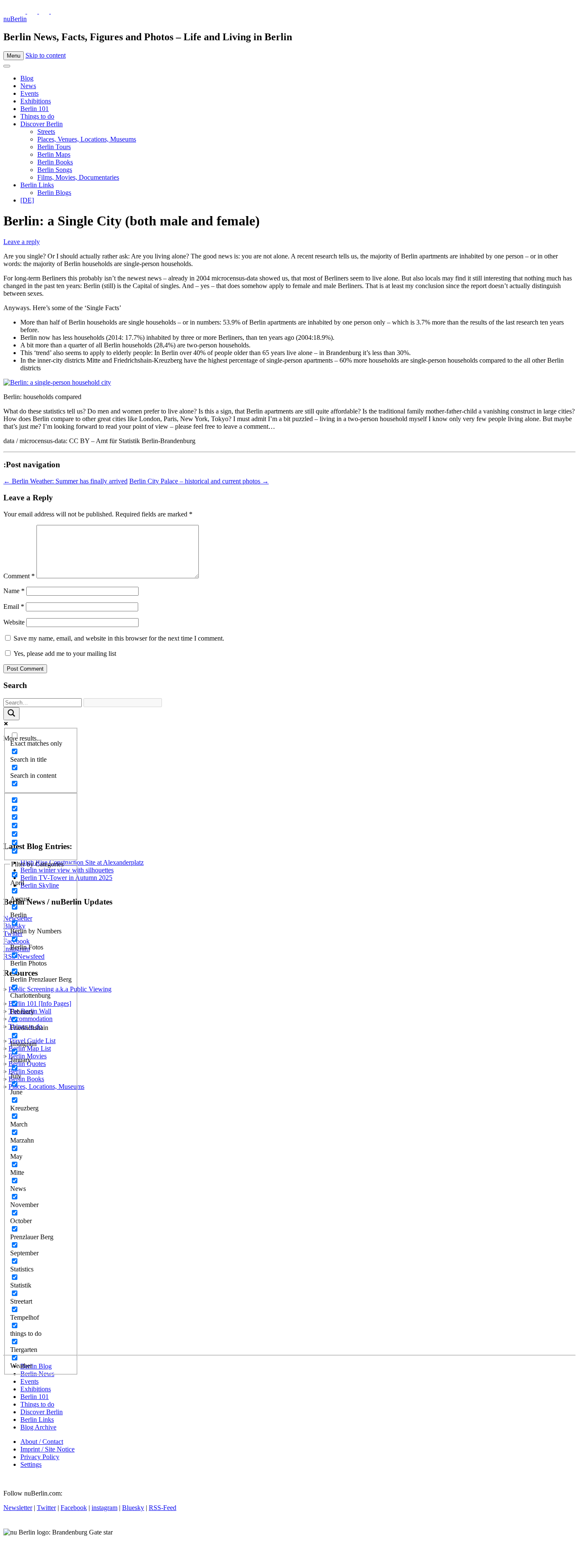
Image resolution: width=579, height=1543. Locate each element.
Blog (26, 78)
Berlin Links (37, 185)
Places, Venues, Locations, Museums (86, 139)
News (28, 85)
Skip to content (45, 55)
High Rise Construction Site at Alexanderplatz (82, 862)
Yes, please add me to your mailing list (64, 653)
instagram (104, 1507)
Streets (46, 131)
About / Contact (41, 1441)
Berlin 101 (34, 108)
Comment (19, 576)
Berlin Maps (53, 154)
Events (29, 93)
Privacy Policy (39, 1456)
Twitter (46, 1507)
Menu (13, 56)
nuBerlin (15, 18)
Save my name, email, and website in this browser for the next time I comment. (119, 638)
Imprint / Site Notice (47, 1449)
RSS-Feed (162, 1507)
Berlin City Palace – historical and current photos (199, 481)
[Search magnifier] (11, 713)
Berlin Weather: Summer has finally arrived (65, 481)
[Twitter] (21, 11)
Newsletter (17, 1507)
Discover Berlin (41, 124)
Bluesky (133, 1507)
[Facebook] (45, 11)
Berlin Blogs (54, 192)
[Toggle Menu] (6, 66)
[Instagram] (33, 11)
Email (13, 606)
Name (14, 590)
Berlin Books (55, 162)
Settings (31, 1464)
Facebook (74, 1507)
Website (14, 622)
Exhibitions (35, 101)
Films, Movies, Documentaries (78, 177)
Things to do (37, 116)
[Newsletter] (8, 11)
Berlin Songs (54, 169)
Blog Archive (38, 1427)
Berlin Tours (54, 146)
